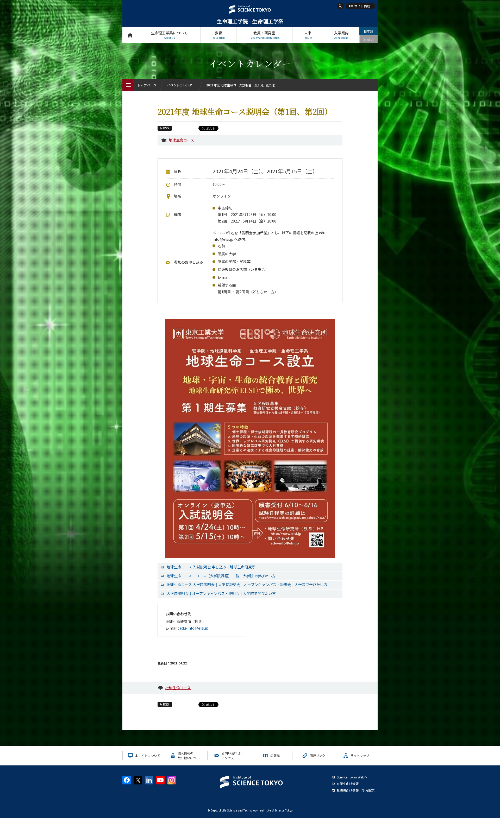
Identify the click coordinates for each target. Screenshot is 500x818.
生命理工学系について (169, 35)
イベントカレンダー (181, 85)
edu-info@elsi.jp (194, 628)
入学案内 (341, 35)
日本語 (368, 31)
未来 (308, 35)
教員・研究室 (264, 35)
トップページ (130, 35)
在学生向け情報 (348, 783)
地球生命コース (181, 140)
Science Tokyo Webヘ (352, 777)
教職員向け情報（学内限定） (357, 790)
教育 (219, 35)
